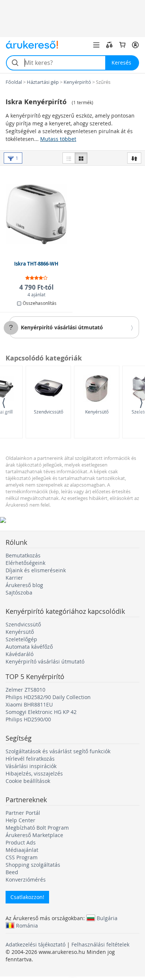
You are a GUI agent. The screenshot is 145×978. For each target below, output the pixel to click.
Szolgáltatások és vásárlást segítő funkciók (58, 751)
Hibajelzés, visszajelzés (34, 773)
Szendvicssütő (48, 412)
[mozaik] (81, 158)
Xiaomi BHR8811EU (29, 704)
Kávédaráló (19, 654)
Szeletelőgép (21, 639)
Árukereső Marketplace (34, 835)
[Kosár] (122, 45)
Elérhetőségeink (25, 562)
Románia (27, 925)
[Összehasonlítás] (109, 45)
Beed (12, 872)
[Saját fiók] (135, 45)
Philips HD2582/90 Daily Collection (48, 697)
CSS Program (22, 857)
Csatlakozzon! (27, 896)
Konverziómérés (26, 879)
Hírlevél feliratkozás (30, 758)
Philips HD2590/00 (28, 719)
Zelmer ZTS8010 (25, 689)
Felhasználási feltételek (100, 944)
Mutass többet (58, 138)
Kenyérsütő (97, 412)
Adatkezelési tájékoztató (35, 944)
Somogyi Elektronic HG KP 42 (41, 711)
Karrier (14, 577)
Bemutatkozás (23, 555)
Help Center (20, 820)
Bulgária (107, 918)
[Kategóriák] (96, 45)
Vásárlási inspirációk (31, 766)
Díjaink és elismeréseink (36, 570)
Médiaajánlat (22, 849)
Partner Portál (23, 812)
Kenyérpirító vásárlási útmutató (62, 327)
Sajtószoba (19, 592)
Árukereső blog (24, 585)
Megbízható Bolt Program (37, 827)
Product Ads (21, 842)
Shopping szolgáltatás (33, 864)
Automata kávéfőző (29, 646)
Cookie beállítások (28, 780)
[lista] (68, 158)
